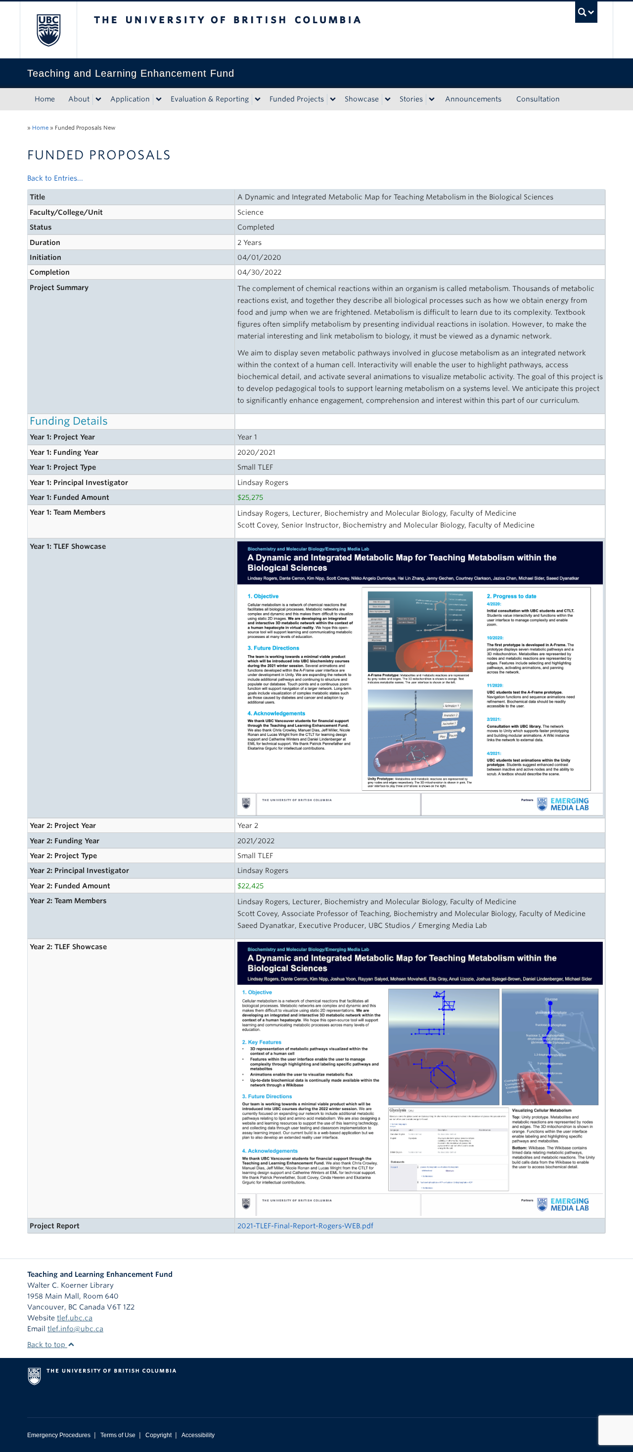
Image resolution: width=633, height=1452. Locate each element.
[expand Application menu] (159, 99)
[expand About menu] (98, 99)
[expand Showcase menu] (388, 99)
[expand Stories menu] (432, 99)
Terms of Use (118, 1435)
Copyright (158, 1435)
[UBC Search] (586, 12)
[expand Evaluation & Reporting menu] (258, 99)
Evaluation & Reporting (210, 99)
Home (45, 99)
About (79, 99)
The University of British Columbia (48, 29)
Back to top (47, 1345)
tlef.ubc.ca (74, 1318)
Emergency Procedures (58, 1435)
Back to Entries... (55, 178)
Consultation (538, 99)
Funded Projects (297, 99)
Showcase (362, 99)
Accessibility (198, 1435)
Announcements (473, 99)
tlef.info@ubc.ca (75, 1329)
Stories (411, 99)
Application (130, 99)
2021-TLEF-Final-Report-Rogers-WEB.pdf (305, 1226)
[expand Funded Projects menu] (333, 99)
